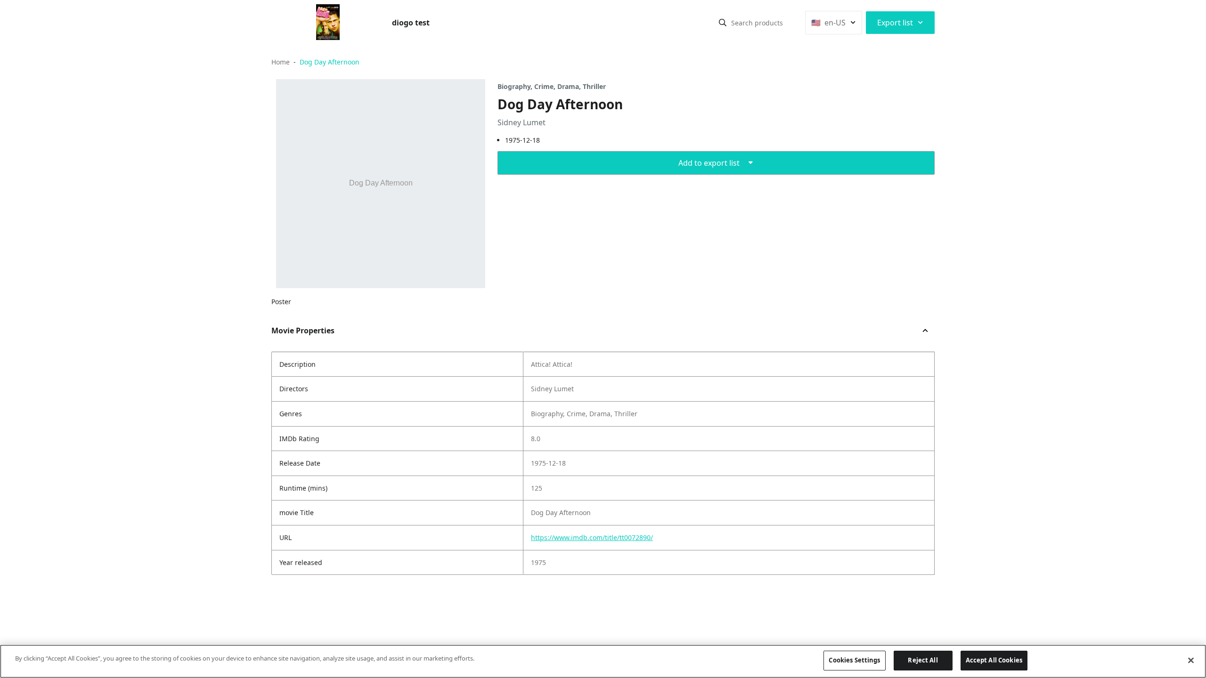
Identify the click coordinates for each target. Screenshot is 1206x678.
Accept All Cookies (994, 660)
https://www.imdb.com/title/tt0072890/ (592, 537)
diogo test (411, 22)
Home (280, 61)
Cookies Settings (854, 660)
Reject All (922, 660)
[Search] (722, 22)
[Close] (1191, 660)
